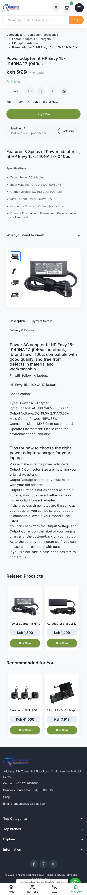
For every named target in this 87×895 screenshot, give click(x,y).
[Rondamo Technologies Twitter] (53, 864)
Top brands (12, 829)
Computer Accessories (43, 34)
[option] (25, 618)
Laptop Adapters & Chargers (31, 39)
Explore (9, 839)
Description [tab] (17, 321)
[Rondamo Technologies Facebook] (34, 864)
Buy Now (43, 114)
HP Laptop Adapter (25, 43)
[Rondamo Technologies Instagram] (43, 864)
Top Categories (15, 819)
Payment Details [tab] (41, 321)
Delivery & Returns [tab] (22, 330)
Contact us (68, 130)
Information (12, 849)
